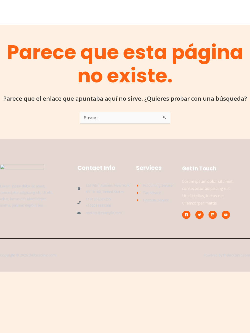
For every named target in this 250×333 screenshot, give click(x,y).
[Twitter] (199, 215)
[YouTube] (226, 215)
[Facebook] (186, 215)
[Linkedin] (212, 215)
